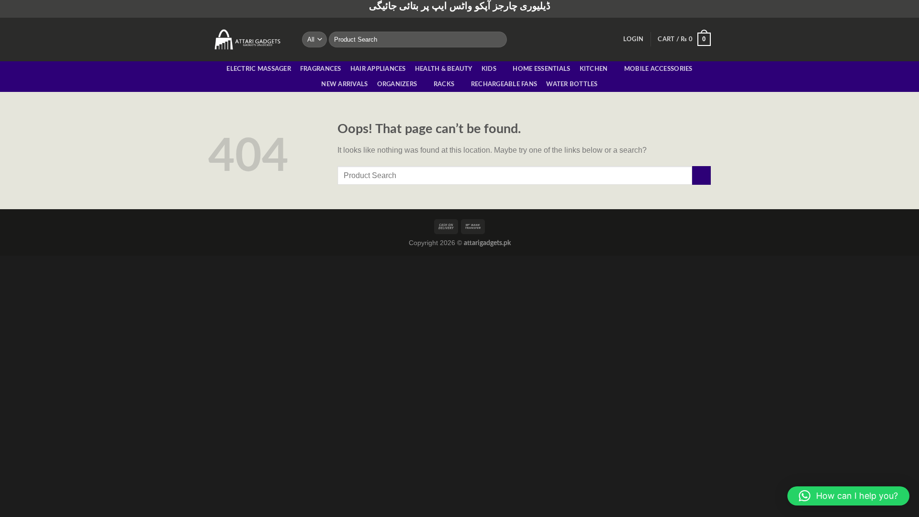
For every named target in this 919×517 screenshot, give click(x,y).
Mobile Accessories (658, 69)
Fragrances (320, 69)
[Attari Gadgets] (248, 39)
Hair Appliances (378, 69)
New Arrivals (344, 84)
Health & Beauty (443, 69)
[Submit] (497, 39)
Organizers (397, 84)
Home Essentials (541, 69)
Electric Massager (258, 69)
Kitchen (594, 69)
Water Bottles (571, 84)
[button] (848, 496)
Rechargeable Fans (504, 84)
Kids (489, 69)
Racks (444, 84)
